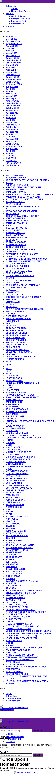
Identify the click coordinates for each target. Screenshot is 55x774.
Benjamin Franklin (16, 223)
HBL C (9, 366)
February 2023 (13, 98)
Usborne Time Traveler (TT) (21, 636)
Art (8, 209)
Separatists (12, 564)
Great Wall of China (17, 349)
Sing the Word (14, 571)
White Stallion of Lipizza (20, 655)
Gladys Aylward (15, 337)
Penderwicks (13, 502)
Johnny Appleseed (16, 411)
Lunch (9, 440)
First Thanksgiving (17, 316)
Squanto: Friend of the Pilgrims (24, 590)
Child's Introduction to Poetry (24, 261)
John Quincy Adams (17, 409)
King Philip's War (15, 416)
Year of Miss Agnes (17, 674)
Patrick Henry (14, 492)
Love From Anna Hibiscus (20, 435)
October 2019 (12, 165)
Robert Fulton (14, 540)
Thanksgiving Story (17, 605)
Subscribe (6, 710)
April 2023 (11, 93)
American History (16, 192)
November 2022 (13, 105)
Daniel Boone (13, 282)
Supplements (13, 600)
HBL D (9, 368)
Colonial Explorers (17, 266)
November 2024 (13, 62)
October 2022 (12, 108)
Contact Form (17, 23)
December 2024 (13, 60)
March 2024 (11, 72)
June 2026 (11, 36)
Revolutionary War (17, 535)
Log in (9, 693)
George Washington (17, 335)
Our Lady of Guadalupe (19, 488)
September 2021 (13, 129)
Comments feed (13, 698)
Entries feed (11, 696)
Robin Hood (12, 542)
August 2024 (12, 65)
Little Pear (12, 430)
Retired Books (14, 533)
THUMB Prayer (14, 619)
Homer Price (13, 390)
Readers (10, 526)
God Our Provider (16, 340)
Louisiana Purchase (17, 433)
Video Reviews (14, 640)
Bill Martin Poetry (16, 228)
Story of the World (17, 595)
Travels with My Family (19, 624)
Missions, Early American (20, 457)
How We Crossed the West (21, 395)
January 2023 (12, 101)
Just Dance (12, 414)
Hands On (11, 354)
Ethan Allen (13, 302)
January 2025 (12, 58)
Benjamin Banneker (17, 220)
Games (9, 323)
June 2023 (11, 91)
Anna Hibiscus (14, 204)
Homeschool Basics (20, 11)
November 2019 (13, 163)
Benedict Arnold (15, 218)
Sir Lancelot (13, 576)
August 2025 (12, 46)
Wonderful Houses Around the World (27, 667)
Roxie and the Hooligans (20, 545)
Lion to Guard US (15, 428)
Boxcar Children (15, 247)
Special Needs (14, 585)
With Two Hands (15, 664)
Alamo (9, 182)
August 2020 (12, 148)
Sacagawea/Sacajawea (19, 547)
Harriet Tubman (15, 359)
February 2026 (13, 41)
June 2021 (11, 134)
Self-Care (11, 562)
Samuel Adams (14, 552)
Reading (10, 528)
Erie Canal (12, 299)
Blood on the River (16, 237)
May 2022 (10, 120)
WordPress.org (13, 700)
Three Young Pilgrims (18, 616)
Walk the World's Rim (18, 650)
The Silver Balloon (17, 607)
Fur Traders (13, 321)
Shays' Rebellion (15, 569)
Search (38, 730)
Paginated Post (18, 21)
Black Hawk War (15, 235)
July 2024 (10, 67)
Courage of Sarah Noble (20, 275)
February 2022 (13, 124)
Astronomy (12, 213)
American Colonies (17, 189)
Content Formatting (20, 18)
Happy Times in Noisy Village (22, 356)
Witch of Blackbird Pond (20, 659)
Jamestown (12, 404)
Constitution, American (19, 271)
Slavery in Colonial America (22, 581)
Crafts (10, 278)
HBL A (9, 361)
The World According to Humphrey (26, 612)
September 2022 (14, 110)
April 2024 (11, 70)
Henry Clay (12, 376)
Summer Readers (15, 597)
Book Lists (12, 240)
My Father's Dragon (17, 471)
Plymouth (11, 511)
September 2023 (14, 84)
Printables (12, 519)
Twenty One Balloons (18, 628)
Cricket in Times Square (19, 280)
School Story (14, 557)
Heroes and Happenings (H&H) (22, 383)
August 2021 (12, 132)
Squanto (11, 588)
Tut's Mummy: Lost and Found (22, 626)
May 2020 (10, 155)
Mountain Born (14, 464)
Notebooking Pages (17, 485)
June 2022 (11, 117)
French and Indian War (18, 318)
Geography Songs (16, 328)
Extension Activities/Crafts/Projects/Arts (25, 307)
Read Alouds (13, 523)
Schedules (12, 554)
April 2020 (11, 158)
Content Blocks (18, 16)
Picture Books (14, 507)
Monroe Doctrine (16, 461)
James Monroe (14, 402)
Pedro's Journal (15, 500)
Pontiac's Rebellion (17, 516)
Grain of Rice (13, 347)
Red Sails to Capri (16, 531)
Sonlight (11, 583)
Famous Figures (15, 311)
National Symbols (16, 478)
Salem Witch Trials (17, 550)
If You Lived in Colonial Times (22, 397)
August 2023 (12, 86)
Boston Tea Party (16, 244)
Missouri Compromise (18, 459)
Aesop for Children (17, 178)
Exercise (11, 304)
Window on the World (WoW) (22, 657)
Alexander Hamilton (17, 185)
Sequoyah (11, 566)
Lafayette (11, 418)
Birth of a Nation (15, 232)
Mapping (10, 442)
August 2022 (12, 113)
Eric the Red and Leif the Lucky (23, 297)
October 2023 (12, 82)
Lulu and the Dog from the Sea (23, 438)
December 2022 (13, 103)
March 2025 (11, 53)
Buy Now (10, 26)
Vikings (10, 645)
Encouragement (15, 294)
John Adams (12, 407)
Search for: (5, 727)
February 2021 (12, 139)
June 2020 (11, 153)
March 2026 (11, 39)
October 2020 (12, 144)
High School (13, 385)
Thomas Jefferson (16, 614)
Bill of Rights (13, 230)
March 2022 (11, 122)
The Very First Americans (20, 609)
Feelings (11, 313)
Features (10, 13)
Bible (8, 225)
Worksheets (13, 669)
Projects (11, 521)
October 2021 (12, 127)
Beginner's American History (22, 216)
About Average (14, 175)
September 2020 (14, 146)
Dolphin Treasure (16, 287)
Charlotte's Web (15, 256)
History (10, 387)
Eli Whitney (12, 292)
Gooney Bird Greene (17, 345)
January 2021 (12, 141)
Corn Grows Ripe (15, 273)
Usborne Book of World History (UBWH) (28, 631)
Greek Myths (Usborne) (19, 352)
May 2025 (10, 48)
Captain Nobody (15, 251)
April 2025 (11, 51)
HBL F (8, 371)
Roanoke (11, 538)
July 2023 (10, 89)
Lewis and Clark (15, 426)
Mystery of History (17, 473)
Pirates (10, 509)
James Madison (14, 399)
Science (10, 559)
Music (9, 469)
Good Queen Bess (15, 342)
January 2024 (12, 77)
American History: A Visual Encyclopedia (29, 194)
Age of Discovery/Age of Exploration (27, 180)
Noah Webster (14, 483)
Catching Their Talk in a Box (22, 254)
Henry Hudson (14, 378)
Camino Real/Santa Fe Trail (21, 249)
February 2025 (13, 55)
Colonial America (16, 263)
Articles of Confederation (21, 211)
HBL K (8, 373)
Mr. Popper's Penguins (18, 466)
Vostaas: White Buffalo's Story (24, 647)
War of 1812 (12, 652)
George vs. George (17, 333)
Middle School (14, 449)
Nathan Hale (13, 476)
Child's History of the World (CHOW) (27, 259)
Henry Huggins (14, 380)
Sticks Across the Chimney (21, 593)
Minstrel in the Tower (18, 452)
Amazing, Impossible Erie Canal (24, 187)
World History (14, 671)
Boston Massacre (16, 242)
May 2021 (10, 136)
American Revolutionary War (23, 197)
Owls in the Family (16, 490)
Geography (12, 325)
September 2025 (14, 43)
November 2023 (13, 79)
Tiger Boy (11, 621)
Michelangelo (14, 447)
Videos (14, 8)
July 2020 (10, 151)
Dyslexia (11, 290)
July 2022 (10, 115)
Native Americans (16, 480)
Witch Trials (13, 662)
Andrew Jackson (15, 201)
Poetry (10, 514)
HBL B (8, 364)
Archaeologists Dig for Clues (23, 206)
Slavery (10, 578)
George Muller (14, 330)
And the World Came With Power (24, 199)
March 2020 (11, 160)
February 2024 (13, 74)
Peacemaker (13, 497)
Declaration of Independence (23, 285)
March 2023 (11, 96)
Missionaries (13, 454)
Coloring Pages (15, 268)
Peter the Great (15, 504)
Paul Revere (12, 495)
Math (9, 445)
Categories (11, 6)
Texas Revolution (16, 602)
